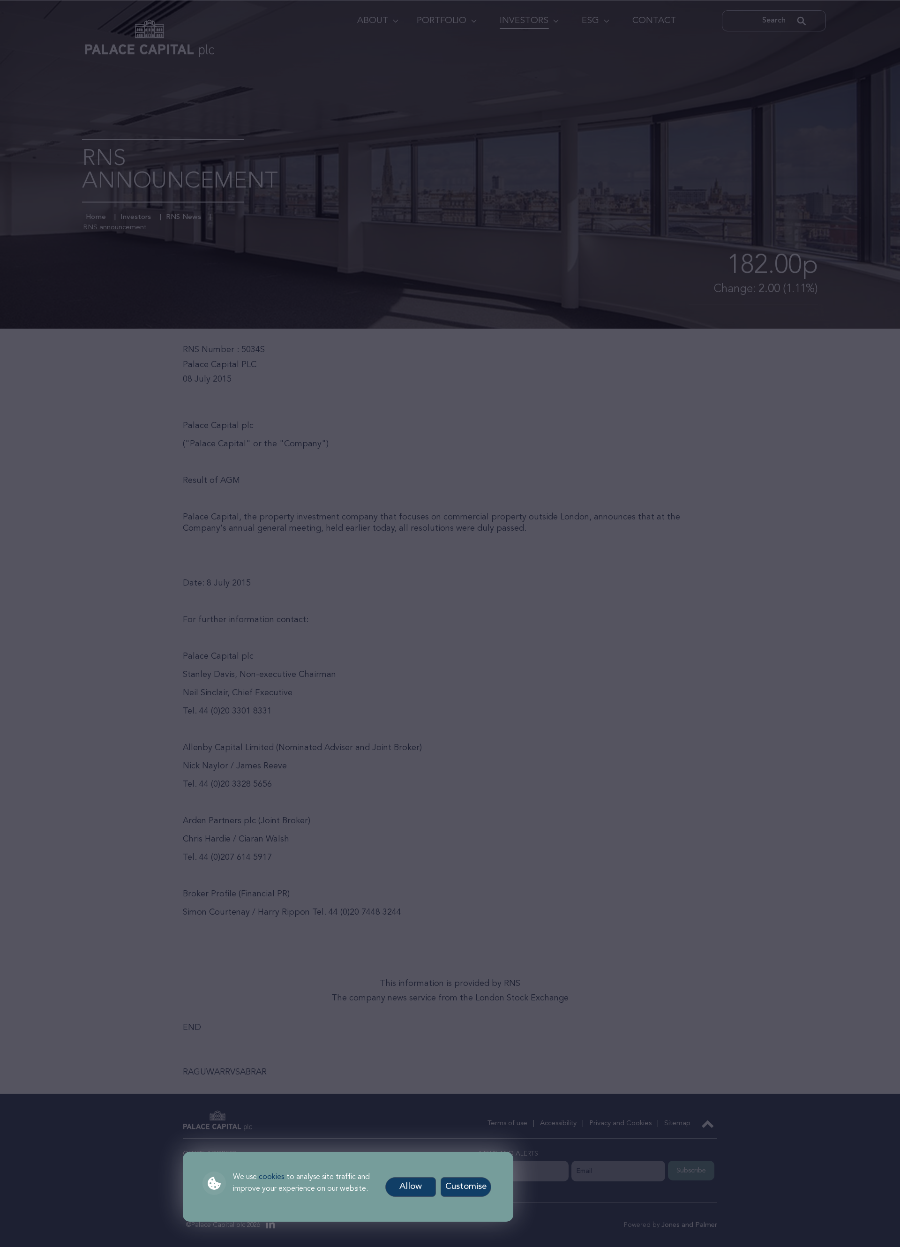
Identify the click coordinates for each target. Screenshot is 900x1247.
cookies (272, 1177)
